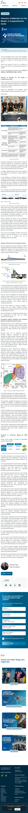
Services (23, 5)
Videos (16, 801)
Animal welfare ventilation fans (20, 792)
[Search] (13, 2)
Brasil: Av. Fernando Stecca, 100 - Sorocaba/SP (21, 778)
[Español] (25, 2)
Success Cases (4, 792)
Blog (6, 49)
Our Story (2, 788)
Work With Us (3, 798)
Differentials (3, 791)
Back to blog (7, 573)
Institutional (5, 5)
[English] (22, 2)
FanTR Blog (17, 799)
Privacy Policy (3, 799)
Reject (10, 809)
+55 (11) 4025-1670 (18, 771)
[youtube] (6, 775)
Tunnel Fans (17, 788)
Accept (17, 809)
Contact (2, 794)
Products (14, 5)
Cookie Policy (3, 800)
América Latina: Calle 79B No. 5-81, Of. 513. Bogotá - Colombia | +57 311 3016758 (21, 781)
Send (11, 643)
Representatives (4, 796)
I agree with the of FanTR (14, 638)
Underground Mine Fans (19, 791)
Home (3, 49)
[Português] (19, 2)
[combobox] (4, 621)
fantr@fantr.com (18, 770)
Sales (2, 795)
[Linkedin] (2, 775)
